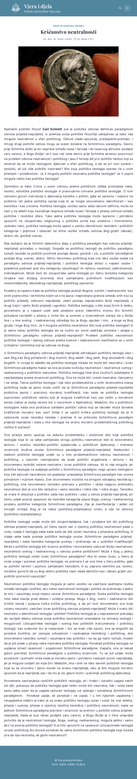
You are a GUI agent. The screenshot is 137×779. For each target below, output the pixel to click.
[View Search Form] (120, 8)
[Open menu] (127, 8)
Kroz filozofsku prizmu (68, 26)
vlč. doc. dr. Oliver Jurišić (57, 39)
